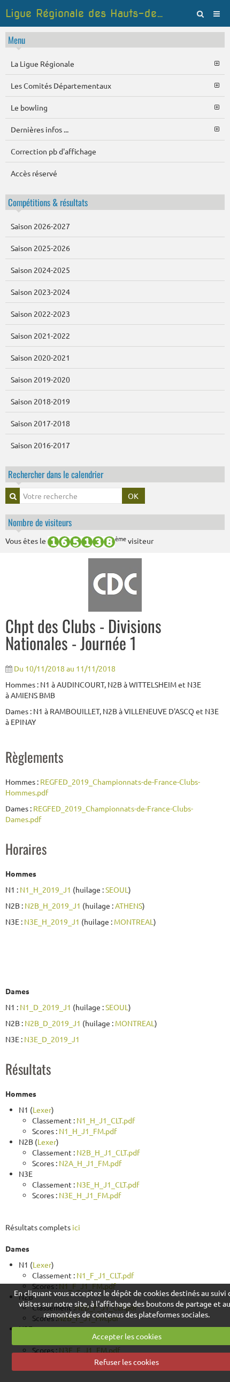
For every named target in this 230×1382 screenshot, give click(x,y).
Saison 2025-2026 (40, 248)
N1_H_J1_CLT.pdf (105, 1120)
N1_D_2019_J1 (45, 1007)
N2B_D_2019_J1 (53, 1023)
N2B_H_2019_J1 (53, 905)
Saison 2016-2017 (40, 445)
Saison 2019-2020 (40, 379)
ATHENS (128, 905)
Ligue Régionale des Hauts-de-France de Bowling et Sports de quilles (85, 13)
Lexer (42, 1109)
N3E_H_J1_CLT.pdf (107, 1184)
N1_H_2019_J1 (45, 889)
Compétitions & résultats (48, 202)
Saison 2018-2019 (40, 401)
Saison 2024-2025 (40, 270)
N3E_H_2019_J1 (52, 921)
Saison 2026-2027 (40, 226)
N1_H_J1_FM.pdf (88, 1131)
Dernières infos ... (39, 129)
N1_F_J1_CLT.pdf (105, 1275)
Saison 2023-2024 (40, 291)
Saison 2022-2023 (40, 313)
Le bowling (29, 107)
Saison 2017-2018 (40, 423)
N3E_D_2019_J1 (52, 1039)
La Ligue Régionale (42, 63)
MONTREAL (134, 921)
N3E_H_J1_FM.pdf (90, 1195)
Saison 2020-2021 (40, 357)
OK (133, 496)
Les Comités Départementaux (61, 85)
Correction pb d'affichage (53, 151)
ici (76, 1227)
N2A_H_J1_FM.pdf (90, 1163)
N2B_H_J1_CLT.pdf (108, 1152)
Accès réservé (34, 173)
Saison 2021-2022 (40, 335)
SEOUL (116, 889)
